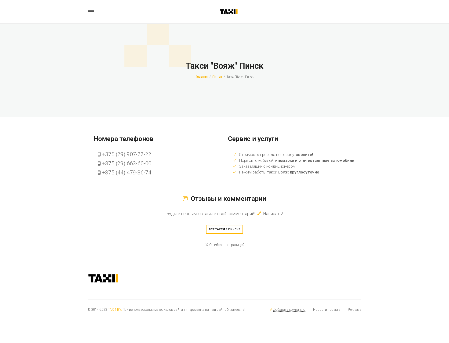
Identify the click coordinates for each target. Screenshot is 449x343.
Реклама (354, 309)
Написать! (273, 213)
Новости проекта (326, 309)
